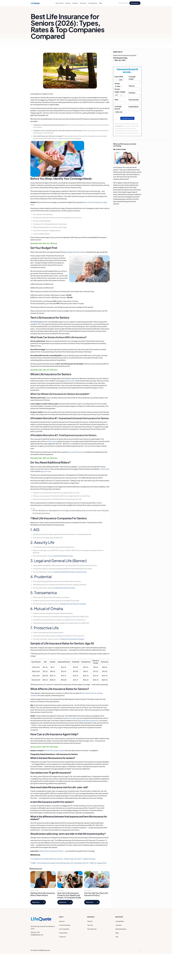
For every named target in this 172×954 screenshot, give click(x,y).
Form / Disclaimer (64, 929)
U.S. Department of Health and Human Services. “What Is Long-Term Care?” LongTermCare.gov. (63, 859)
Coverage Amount (118, 107)
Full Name (132, 93)
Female (117, 89)
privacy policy (118, 126)
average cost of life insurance (76, 252)
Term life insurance (36, 322)
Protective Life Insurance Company (72, 639)
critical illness (104, 469)
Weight (122, 92)
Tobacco (132, 86)
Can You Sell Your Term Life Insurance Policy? (96, 894)
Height (117, 92)
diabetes (80, 720)
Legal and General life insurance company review (70, 572)
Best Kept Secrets (121, 929)
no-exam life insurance (76, 452)
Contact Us (62, 936)
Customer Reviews (64, 925)
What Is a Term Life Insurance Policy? (51, 851)
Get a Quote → (135, 3)
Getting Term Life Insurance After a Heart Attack (42, 894)
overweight (72, 718)
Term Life (90, 925)
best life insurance (51, 441)
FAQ (117, 936)
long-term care (45, 471)
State (116, 99)
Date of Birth (119, 77)
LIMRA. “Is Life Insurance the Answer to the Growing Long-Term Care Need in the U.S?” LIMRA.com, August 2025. (69, 863)
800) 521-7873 (123, 3)
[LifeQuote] (35, 3)
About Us (61, 921)
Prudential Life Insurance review (64, 588)
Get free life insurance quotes (54, 750)
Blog (117, 933)
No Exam (90, 921)
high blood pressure (92, 720)
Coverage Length (132, 78)
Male (118, 86)
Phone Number (134, 100)
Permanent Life (91, 929)
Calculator (119, 925)
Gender (117, 83)
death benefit (69, 381)
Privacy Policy (63, 933)
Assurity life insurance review (63, 556)
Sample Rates (120, 921)
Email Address (133, 107)
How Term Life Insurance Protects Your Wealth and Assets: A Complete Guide (69, 895)
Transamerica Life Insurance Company (73, 604)
